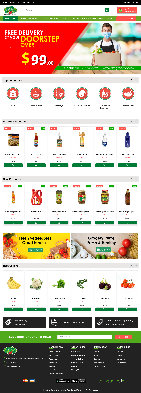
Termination (53, 366)
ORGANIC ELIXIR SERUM (59, 154)
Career (96, 352)
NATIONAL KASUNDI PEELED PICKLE (82, 212)
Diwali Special (36, 105)
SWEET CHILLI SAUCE (36, 154)
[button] (10, 47)
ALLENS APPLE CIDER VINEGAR (105, 154)
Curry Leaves (82, 298)
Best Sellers (54, 18)
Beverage (59, 105)
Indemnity (52, 370)
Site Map (120, 352)
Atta (13, 105)
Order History (121, 362)
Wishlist (119, 355)
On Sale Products (100, 366)
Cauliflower (36, 298)
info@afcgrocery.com (27, 2)
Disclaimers (53, 362)
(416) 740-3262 (11, 362)
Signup (135, 2)
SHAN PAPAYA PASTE (59, 212)
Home (23, 18)
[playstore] (63, 381)
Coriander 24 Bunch (59, 298)
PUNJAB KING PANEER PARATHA (13, 154)
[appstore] (78, 381)
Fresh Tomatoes (127, 298)
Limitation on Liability (56, 373)
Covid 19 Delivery (77, 359)
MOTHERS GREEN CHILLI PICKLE (105, 212)
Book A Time (127, 19)
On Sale (44, 18)
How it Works (76, 352)
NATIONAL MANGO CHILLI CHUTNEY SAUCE (13, 212)
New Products (34, 18)
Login (128, 2)
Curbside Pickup (77, 362)
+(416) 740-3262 (10, 2)
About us (97, 355)
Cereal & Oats (128, 105)
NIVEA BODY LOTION (128, 154)
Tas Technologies (92, 390)
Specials (97, 359)
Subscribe (123, 337)
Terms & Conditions (55, 352)
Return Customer (89, 18)
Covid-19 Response (78, 355)
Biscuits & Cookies (82, 105)
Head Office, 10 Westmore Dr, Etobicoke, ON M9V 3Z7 (25, 358)
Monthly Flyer (76, 370)
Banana (13, 298)
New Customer (106, 18)
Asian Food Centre (69, 390)
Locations (65, 18)
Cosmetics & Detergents (105, 106)
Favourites (75, 18)
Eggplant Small (105, 298)
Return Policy (53, 355)
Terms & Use (53, 359)
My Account (121, 359)
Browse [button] (8, 19)
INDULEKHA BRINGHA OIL (82, 154)
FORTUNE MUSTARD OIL (36, 212)
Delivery (74, 366)
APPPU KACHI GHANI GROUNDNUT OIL (127, 212)
